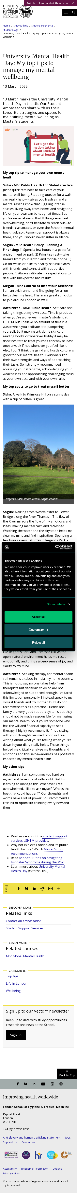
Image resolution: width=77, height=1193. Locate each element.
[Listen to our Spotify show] (61, 1084)
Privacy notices (11, 1173)
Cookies (57, 1168)
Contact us (28, 1142)
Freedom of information (34, 1168)
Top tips (12, 976)
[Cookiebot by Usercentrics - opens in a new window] (55, 547)
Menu (66, 12)
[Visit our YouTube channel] (43, 1084)
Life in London (16, 983)
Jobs (68, 1137)
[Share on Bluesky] (27, 888)
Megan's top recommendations (37, 851)
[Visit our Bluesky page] (25, 1084)
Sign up (16, 1035)
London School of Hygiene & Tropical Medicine (18, 12)
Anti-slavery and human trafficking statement (31, 1137)
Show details (56, 604)
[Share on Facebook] (19, 888)
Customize (36, 629)
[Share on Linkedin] (34, 888)
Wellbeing (13, 991)
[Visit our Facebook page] (18, 1084)
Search (73, 12)
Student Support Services (24, 928)
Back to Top (67, 1075)
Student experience (42, 25)
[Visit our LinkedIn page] (34, 1084)
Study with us (20, 25)
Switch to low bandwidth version (47, 3)
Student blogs (10, 30)
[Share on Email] (50, 888)
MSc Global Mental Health (25, 956)
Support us (10, 1142)
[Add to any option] (58, 888)
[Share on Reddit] (42, 888)
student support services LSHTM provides (39, 838)
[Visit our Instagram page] (52, 1084)
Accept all (38, 616)
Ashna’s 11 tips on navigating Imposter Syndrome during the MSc (37, 860)
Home (6, 25)
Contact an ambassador (23, 921)
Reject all (38, 642)
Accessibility (10, 1168)
